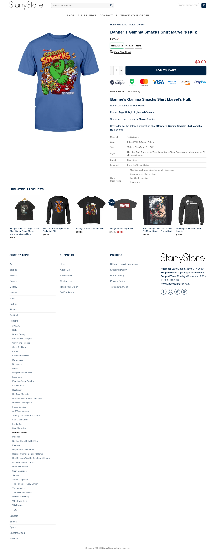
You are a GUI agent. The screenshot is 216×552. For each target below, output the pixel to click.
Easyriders (17, 377)
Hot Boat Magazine (21, 394)
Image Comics (19, 407)
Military (13, 287)
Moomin (16, 437)
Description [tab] (117, 91)
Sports (13, 527)
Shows (13, 521)
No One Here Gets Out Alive (25, 441)
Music (13, 298)
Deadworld (17, 364)
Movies (13, 292)
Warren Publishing (20, 496)
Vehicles (14, 538)
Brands (13, 270)
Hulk (127, 112)
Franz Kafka (18, 385)
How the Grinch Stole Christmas (27, 398)
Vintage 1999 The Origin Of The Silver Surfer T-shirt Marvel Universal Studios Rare (24, 231)
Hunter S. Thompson (22, 402)
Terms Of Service (119, 287)
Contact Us (108, 15)
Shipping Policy (118, 270)
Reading (122, 24)
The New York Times (22, 492)
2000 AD (16, 326)
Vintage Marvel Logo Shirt (121, 228)
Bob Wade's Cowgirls (22, 338)
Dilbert (15, 368)
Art (11, 264)
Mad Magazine (19, 428)
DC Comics (17, 360)
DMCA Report (67, 292)
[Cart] (203, 5)
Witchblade (17, 505)
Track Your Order (134, 15)
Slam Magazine (19, 471)
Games (13, 281)
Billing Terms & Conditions (124, 264)
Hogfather (17, 390)
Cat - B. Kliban (19, 347)
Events (13, 275)
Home (113, 24)
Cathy (15, 351)
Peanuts (16, 445)
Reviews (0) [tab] (134, 91)
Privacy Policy (117, 281)
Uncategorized (17, 533)
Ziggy (14, 509)
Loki (133, 112)
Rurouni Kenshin (20, 466)
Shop (70, 15)
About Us (65, 270)
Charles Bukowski (20, 355)
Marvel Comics (137, 24)
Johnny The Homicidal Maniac (26, 415)
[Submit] (111, 5)
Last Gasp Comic (20, 420)
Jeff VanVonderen (20, 411)
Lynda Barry (18, 424)
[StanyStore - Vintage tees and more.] (28, 5)
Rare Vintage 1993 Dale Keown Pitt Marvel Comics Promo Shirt (157, 229)
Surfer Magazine (20, 479)
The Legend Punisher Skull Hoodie (188, 229)
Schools (14, 516)
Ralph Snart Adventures (23, 449)
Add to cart (166, 70)
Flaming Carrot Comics (23, 381)
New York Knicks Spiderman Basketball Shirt (56, 229)
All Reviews (87, 15)
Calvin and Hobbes (21, 343)
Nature (13, 304)
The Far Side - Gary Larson (25, 484)
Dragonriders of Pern (22, 372)
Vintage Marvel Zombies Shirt (90, 228)
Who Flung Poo (19, 501)
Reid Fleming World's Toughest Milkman (31, 458)
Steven (15, 475)
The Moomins (18, 488)
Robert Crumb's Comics (23, 462)
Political (14, 315)
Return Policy (117, 275)
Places (13, 309)
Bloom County (18, 334)
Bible (14, 330)
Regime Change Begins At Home (27, 454)
